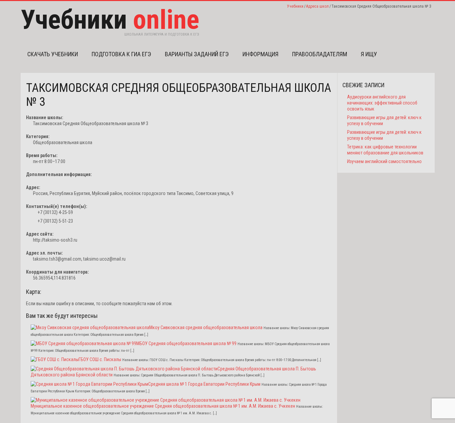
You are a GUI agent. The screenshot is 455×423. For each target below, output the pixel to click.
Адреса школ (317, 6)
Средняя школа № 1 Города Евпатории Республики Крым (204, 384)
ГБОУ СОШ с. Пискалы (100, 359)
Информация (260, 54)
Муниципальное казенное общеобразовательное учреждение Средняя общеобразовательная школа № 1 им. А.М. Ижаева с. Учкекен (163, 406)
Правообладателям (319, 54)
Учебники (295, 6)
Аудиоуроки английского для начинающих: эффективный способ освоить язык (382, 102)
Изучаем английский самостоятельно (384, 161)
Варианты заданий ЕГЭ (197, 54)
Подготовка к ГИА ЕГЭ (121, 54)
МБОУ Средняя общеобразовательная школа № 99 (186, 343)
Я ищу (369, 54)
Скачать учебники (52, 54)
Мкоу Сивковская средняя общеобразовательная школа (205, 327)
